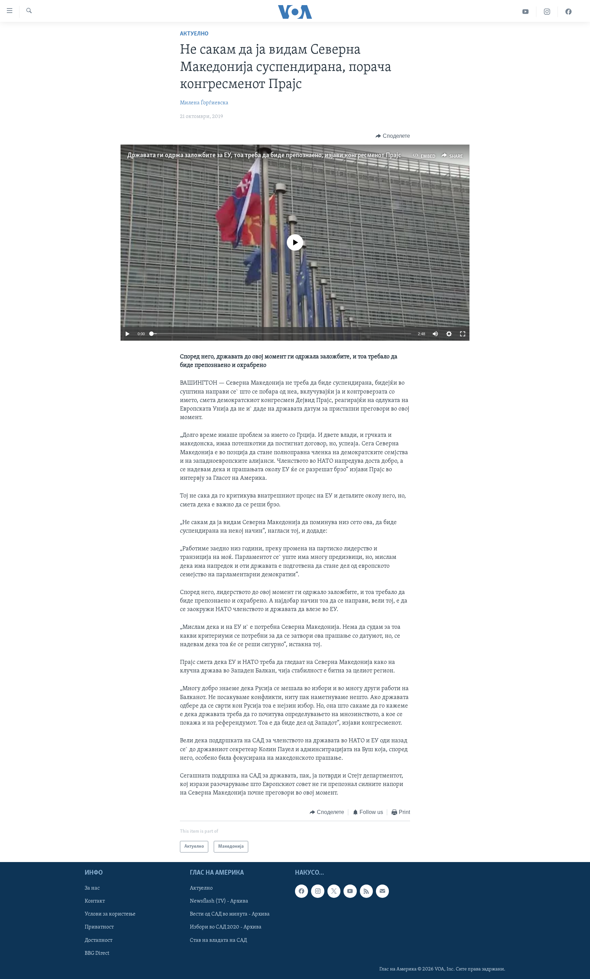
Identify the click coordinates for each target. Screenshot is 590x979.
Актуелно (194, 34)
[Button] (393, 136)
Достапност (98, 940)
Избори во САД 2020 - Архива (226, 927)
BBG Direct (97, 953)
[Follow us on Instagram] (317, 891)
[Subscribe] (382, 891)
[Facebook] (568, 11)
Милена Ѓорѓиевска (204, 103)
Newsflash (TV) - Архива (219, 901)
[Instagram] (547, 11)
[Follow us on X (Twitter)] (333, 891)
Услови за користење (110, 914)
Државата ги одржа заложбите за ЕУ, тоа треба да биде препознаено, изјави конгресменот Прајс (264, 155)
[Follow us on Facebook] (301, 891)
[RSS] (366, 891)
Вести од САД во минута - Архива (230, 914)
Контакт (95, 901)
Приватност (99, 927)
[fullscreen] (462, 334)
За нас (92, 888)
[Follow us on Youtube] (349, 891)
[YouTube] (525, 11)
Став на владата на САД (218, 940)
